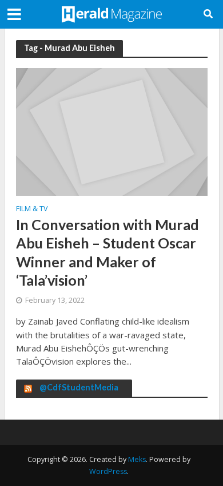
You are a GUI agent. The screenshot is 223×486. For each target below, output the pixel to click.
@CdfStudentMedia (78, 387)
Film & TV (31, 210)
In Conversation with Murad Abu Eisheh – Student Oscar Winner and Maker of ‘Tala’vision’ (107, 252)
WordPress (108, 471)
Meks (137, 459)
